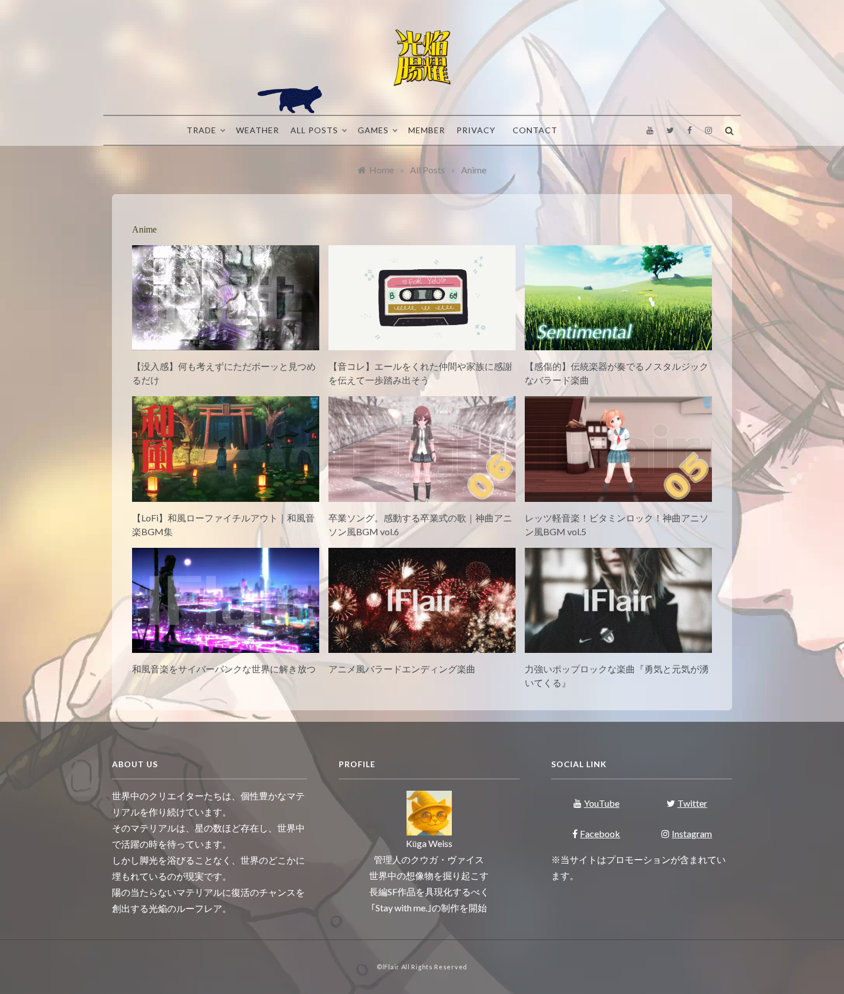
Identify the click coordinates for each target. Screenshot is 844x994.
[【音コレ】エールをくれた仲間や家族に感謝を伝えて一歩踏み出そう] (422, 343)
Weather (257, 130)
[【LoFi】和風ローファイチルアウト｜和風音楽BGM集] (225, 494)
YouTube (602, 803)
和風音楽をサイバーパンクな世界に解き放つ (224, 668)
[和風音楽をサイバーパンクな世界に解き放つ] (225, 645)
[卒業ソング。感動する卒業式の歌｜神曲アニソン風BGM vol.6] (422, 494)
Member (426, 130)
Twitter (692, 803)
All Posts (314, 130)
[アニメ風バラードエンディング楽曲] (422, 645)
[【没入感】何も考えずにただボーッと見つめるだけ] (225, 343)
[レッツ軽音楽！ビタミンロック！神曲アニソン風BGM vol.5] (618, 494)
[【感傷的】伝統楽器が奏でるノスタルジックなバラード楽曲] (618, 343)
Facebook (600, 833)
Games (373, 130)
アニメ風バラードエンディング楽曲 (401, 668)
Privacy (475, 130)
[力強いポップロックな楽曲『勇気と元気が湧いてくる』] (618, 645)
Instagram (692, 833)
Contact (535, 130)
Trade (201, 130)
